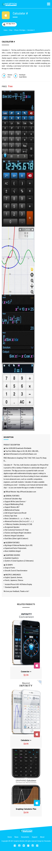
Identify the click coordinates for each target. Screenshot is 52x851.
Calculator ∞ (26, 740)
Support (34, 837)
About (42, 837)
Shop (10, 30)
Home (5, 30)
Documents (25, 837)
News (16, 837)
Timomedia (47, 841)
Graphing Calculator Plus (26, 809)
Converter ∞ (26, 671)
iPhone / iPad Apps (19, 30)
